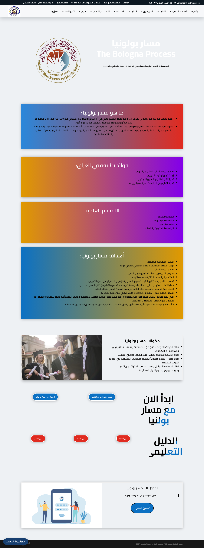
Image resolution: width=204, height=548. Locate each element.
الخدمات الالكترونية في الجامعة (87, 3)
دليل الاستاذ (81, 438)
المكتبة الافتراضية (112, 3)
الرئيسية (195, 12)
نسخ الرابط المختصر (15, 541)
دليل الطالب (38, 438)
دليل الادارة (123, 438)
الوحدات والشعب (101, 12)
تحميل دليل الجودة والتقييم (102, 397)
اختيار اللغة (70, 12)
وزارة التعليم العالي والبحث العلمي (38, 3)
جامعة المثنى (62, 3)
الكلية (163, 12)
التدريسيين (148, 12)
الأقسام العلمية (180, 12)
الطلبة (134, 12)
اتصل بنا (54, 12)
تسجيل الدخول (142, 508)
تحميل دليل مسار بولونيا (45, 397)
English (125, 3)
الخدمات (120, 12)
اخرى (83, 12)
